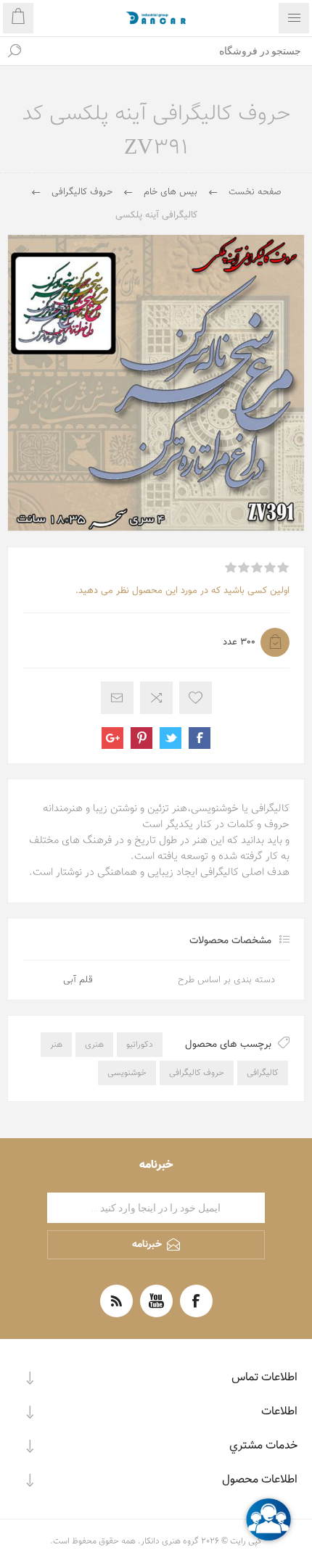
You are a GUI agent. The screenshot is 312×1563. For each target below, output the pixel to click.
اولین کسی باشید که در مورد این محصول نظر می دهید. (182, 591)
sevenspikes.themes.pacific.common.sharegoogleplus (112, 738)
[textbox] (170, 50)
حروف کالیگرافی (196, 1072)
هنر (56, 1044)
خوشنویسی (127, 1072)
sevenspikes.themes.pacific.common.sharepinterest (141, 738)
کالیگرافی (263, 1072)
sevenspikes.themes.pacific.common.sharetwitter (170, 738)
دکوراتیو (139, 1044)
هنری (94, 1044)
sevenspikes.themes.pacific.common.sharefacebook (199, 738)
